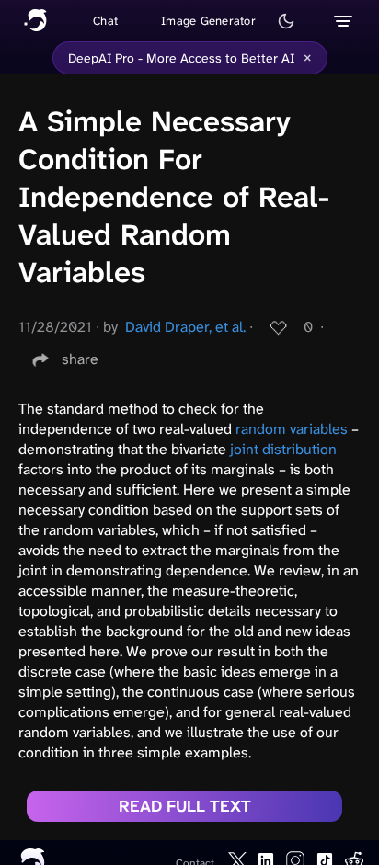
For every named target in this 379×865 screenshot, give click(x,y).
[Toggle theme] (286, 21)
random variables (291, 428)
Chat (105, 20)
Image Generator (208, 20)
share (80, 359)
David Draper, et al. (185, 326)
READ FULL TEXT (185, 806)
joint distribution (283, 449)
